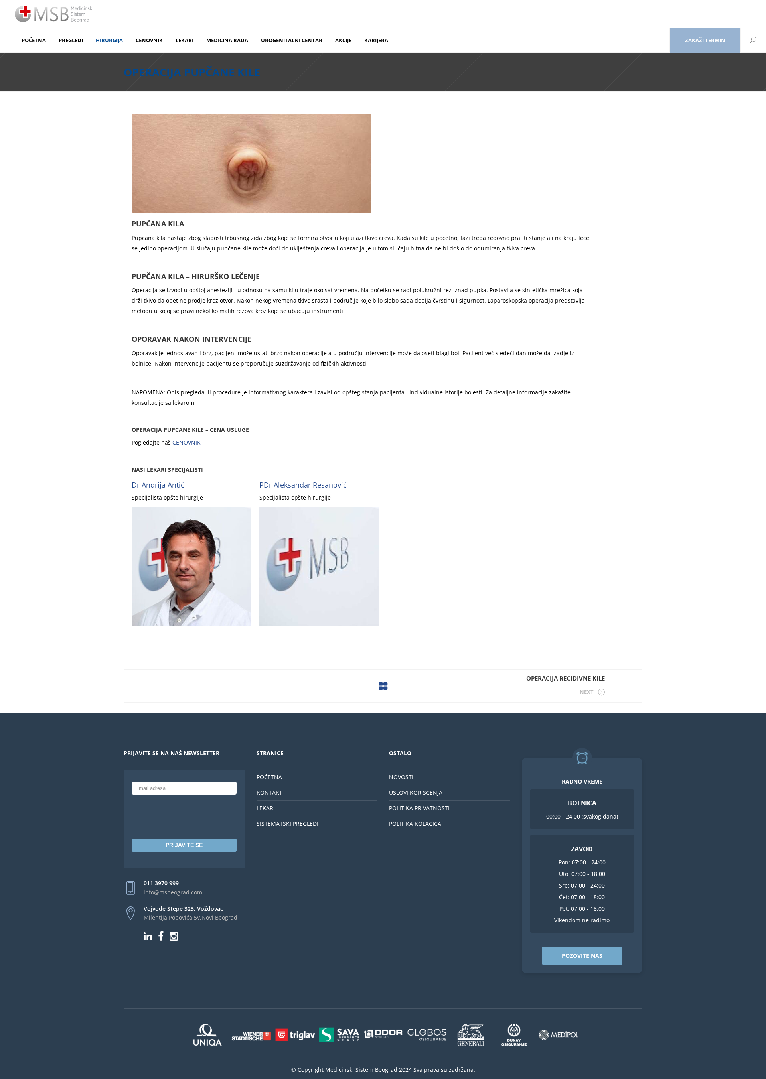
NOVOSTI (401, 777)
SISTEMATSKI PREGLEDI (287, 823)
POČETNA (269, 777)
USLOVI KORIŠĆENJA (415, 792)
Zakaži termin (705, 40)
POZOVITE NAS (582, 955)
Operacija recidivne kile (565, 678)
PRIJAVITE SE (184, 845)
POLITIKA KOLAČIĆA (415, 823)
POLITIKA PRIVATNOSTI (419, 808)
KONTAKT (269, 792)
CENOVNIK (186, 442)
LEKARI (266, 808)
